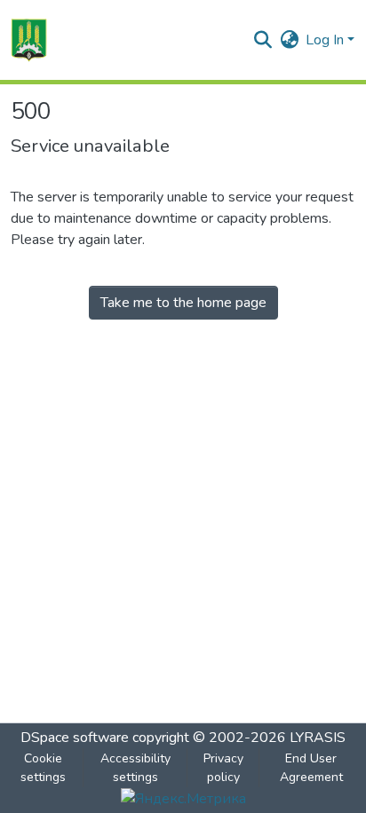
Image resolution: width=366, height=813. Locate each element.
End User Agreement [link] (311, 767)
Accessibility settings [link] (135, 767)
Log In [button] (326, 40)
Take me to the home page (183, 302)
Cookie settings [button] (43, 767)
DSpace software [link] (74, 737)
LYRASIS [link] (318, 737)
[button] (29, 40)
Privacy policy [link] (223, 767)
